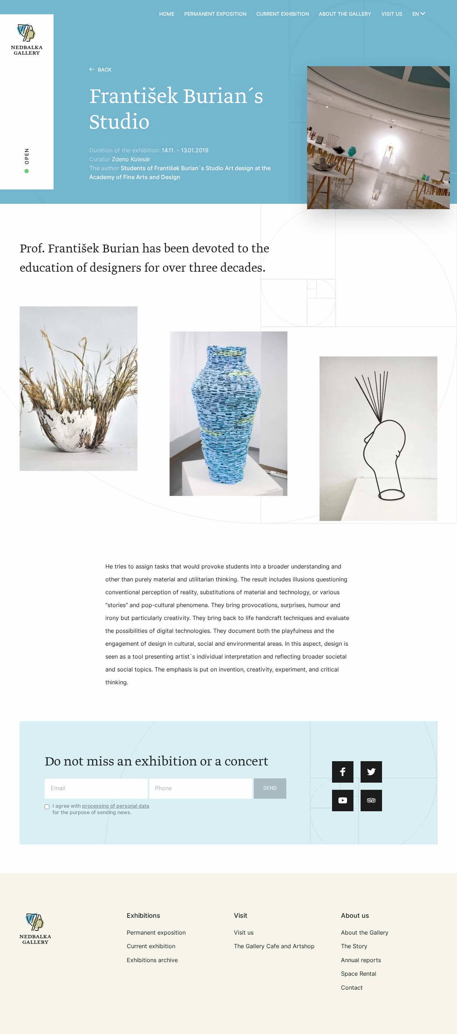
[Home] (27, 38)
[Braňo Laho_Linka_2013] (378, 438)
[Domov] (47, 14)
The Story (354, 946)
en (416, 14)
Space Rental (358, 974)
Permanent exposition (215, 14)
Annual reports (361, 960)
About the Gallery (345, 14)
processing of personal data (115, 806)
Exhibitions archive (152, 960)
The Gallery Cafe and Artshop (274, 946)
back (104, 70)
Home (166, 14)
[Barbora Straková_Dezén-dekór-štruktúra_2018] (78, 388)
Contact (352, 988)
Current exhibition (282, 14)
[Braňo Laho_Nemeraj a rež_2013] (228, 413)
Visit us (391, 14)
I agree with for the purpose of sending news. (100, 809)
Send (270, 788)
